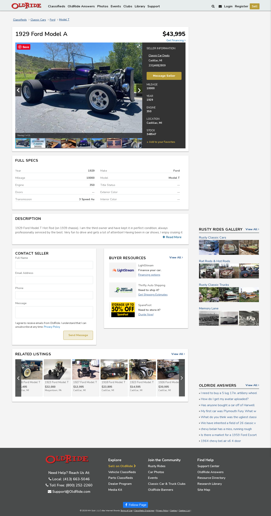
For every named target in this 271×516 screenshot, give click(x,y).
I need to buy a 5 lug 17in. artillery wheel (229, 393)
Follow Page (137, 505)
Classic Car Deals (159, 55)
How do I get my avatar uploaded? (225, 399)
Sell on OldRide (121, 466)
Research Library (209, 484)
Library (140, 6)
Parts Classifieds (120, 478)
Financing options (149, 275)
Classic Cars (38, 20)
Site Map (203, 490)
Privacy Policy (52, 327)
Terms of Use (126, 510)
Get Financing (175, 40)
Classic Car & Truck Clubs (166, 484)
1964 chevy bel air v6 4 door (221, 441)
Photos (102, 6)
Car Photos (156, 472)
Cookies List (184, 510)
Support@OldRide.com (71, 491)
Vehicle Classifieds (122, 472)
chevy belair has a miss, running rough (226, 429)
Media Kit (115, 490)
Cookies (173, 510)
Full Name (21, 258)
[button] (139, 46)
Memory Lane (208, 308)
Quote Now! (146, 314)
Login (228, 6)
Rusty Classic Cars (212, 237)
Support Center (208, 466)
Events (116, 6)
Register (241, 6)
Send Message (78, 335)
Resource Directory (211, 478)
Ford (52, 20)
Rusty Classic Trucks (214, 285)
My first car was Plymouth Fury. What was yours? (235, 411)
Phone (19, 288)
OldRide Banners (160, 490)
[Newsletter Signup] (220, 6)
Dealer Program (120, 484)
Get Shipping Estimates (153, 295)
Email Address (24, 273)
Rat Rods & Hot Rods (214, 261)
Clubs (127, 6)
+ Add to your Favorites (161, 142)
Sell (255, 6)
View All (175, 257)
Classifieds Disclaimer (144, 510)
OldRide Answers (81, 6)
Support (153, 6)
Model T (64, 19)
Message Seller (164, 76)
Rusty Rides (156, 466)
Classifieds (56, 6)
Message (21, 303)
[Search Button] (213, 6)
